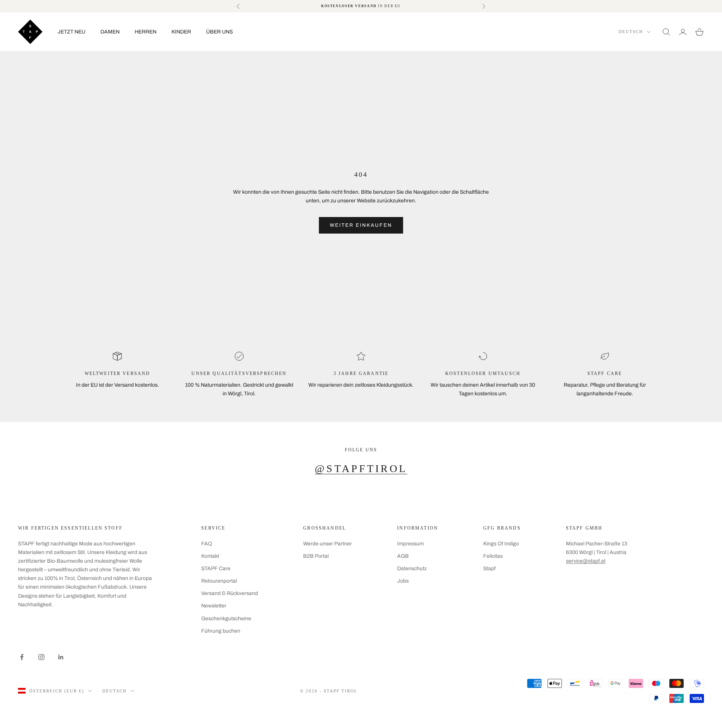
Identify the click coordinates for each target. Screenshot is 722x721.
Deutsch (631, 31)
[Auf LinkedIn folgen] (61, 657)
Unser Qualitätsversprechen (239, 373)
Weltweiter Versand (117, 373)
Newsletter (213, 606)
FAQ (206, 543)
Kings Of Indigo (501, 543)
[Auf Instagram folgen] (41, 657)
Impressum (410, 543)
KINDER (181, 32)
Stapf (489, 568)
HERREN (145, 32)
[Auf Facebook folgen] (22, 657)
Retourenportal (219, 581)
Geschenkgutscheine (226, 618)
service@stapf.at (585, 561)
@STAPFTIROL (361, 468)
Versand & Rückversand (229, 593)
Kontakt (210, 556)
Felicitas (493, 556)
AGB (403, 556)
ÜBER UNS (219, 32)
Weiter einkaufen (361, 225)
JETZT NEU (71, 32)
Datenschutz (412, 568)
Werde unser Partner (327, 543)
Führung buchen (220, 631)
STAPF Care (216, 568)
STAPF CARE (604, 373)
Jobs (403, 581)
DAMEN (110, 32)
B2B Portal (316, 556)
